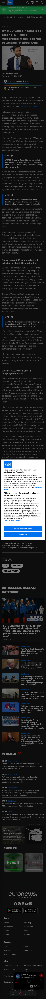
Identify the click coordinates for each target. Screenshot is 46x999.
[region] (23, 499)
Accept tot (23, 534)
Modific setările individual (23, 528)
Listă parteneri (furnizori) (12, 521)
